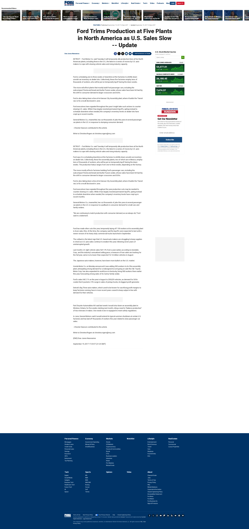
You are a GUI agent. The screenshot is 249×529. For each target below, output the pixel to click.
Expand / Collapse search (168, 3)
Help (114, 515)
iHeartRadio (182, 515)
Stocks (108, 442)
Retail (108, 460)
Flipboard (164, 515)
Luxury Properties (173, 446)
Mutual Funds (110, 465)
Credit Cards (68, 446)
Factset (123, 517)
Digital (66, 475)
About (150, 472)
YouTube (160, 515)
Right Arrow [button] (245, 15)
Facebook (115, 53)
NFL (86, 475)
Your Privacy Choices (104, 515)
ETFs (107, 453)
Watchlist (115, 3)
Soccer (87, 487)
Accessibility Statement (155, 494)
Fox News (150, 496)
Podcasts (160, 3)
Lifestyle (124, 3)
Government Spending (92, 442)
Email (130, 53)
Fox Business (69, 3)
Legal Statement (87, 518)
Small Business (90, 446)
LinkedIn (168, 515)
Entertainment (152, 442)
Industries (109, 458)
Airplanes (150, 451)
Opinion (109, 472)
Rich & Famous (152, 444)
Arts (149, 456)
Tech (145, 3)
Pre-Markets (110, 463)
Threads (122, 53)
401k (66, 456)
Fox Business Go (152, 501)
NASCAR (88, 482)
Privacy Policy (164, 146)
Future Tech (68, 487)
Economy (95, 3)
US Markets (109, 444)
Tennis (87, 492)
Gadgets (67, 480)
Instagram (157, 515)
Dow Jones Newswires (72, 53)
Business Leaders (111, 456)
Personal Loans (69, 449)
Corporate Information (154, 489)
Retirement (68, 458)
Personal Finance (82, 3)
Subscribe (170, 140)
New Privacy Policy (88, 515)
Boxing (87, 485)
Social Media (68, 478)
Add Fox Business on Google (142, 53)
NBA (86, 478)
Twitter (119, 53)
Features (96, 25)
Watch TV (180, 3)
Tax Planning (68, 460)
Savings (67, 451)
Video (152, 3)
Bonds (108, 451)
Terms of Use (173, 146)
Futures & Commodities (113, 449)
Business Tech (69, 482)
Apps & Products (153, 503)
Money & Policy (90, 444)
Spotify (179, 515)
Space (66, 492)
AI (65, 489)
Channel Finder (152, 475)
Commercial (172, 444)
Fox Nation (151, 499)
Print (126, 53)
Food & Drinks (152, 453)
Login (172, 3)
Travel (149, 446)
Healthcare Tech (70, 485)
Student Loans (69, 444)
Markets (105, 3)
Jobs (149, 478)
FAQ (149, 485)
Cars (149, 449)
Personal (171, 442)
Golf (86, 489)
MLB (86, 480)
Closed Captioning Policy (155, 492)
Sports (88, 472)
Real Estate (135, 3)
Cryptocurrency (111, 446)
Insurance (68, 453)
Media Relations (152, 487)
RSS (171, 515)
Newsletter (175, 515)
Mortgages (68, 442)
